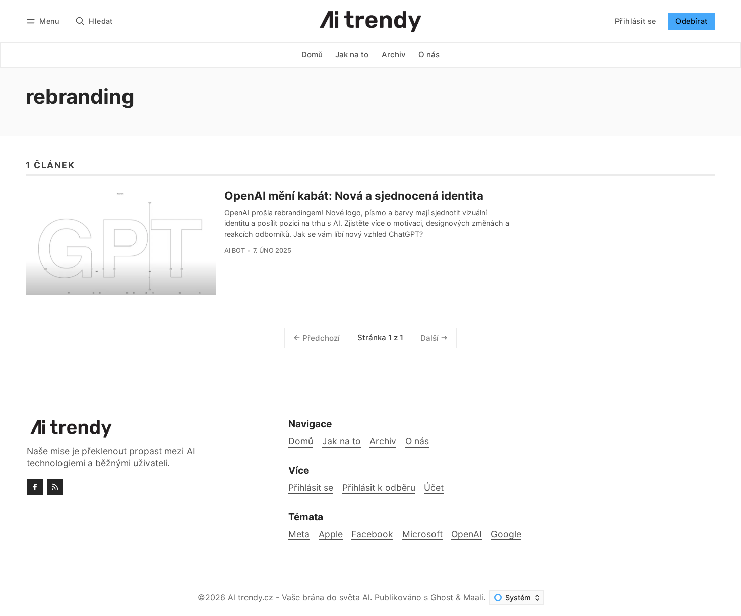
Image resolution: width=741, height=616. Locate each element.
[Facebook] (35, 487)
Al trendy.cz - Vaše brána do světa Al (299, 597)
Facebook (372, 534)
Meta (299, 534)
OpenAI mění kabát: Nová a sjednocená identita (353, 195)
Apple (331, 534)
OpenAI (466, 534)
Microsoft (422, 534)
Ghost (441, 597)
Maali (473, 597)
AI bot (234, 250)
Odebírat (691, 21)
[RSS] (55, 487)
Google (506, 534)
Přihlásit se (635, 21)
